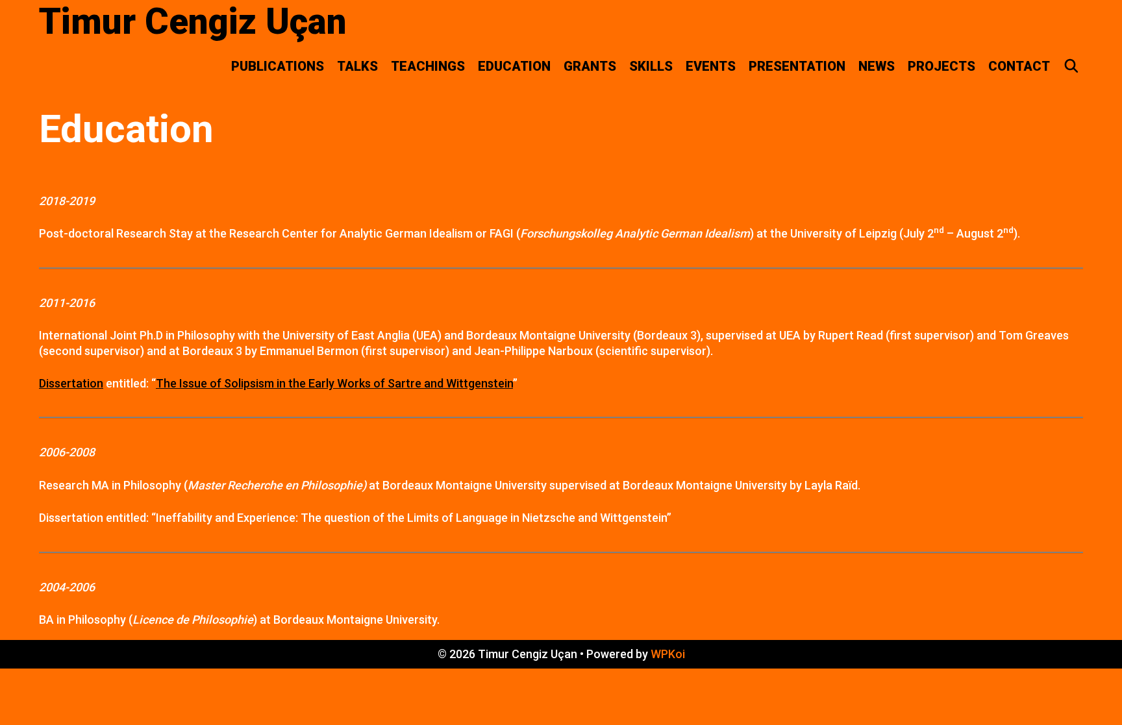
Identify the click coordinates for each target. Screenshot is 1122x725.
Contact (1019, 66)
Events (711, 66)
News (876, 66)
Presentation (797, 66)
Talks (357, 66)
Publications (277, 66)
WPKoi (668, 654)
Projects (941, 66)
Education (514, 66)
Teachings (428, 66)
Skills (651, 66)
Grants (590, 66)
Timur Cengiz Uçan (193, 21)
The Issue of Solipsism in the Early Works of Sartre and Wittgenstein (334, 383)
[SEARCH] (1071, 66)
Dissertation (71, 383)
